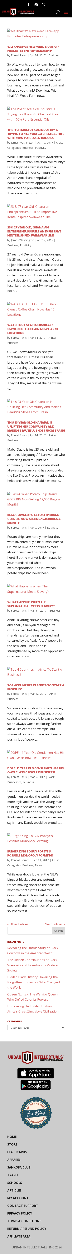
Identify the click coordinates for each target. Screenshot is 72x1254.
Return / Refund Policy (26, 1229)
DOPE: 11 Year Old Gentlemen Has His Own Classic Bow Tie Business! (35, 770)
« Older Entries (17, 924)
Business (54, 55)
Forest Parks (19, 55)
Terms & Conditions (24, 1221)
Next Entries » (55, 924)
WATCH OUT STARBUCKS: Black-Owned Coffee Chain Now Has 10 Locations (32, 329)
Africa (52, 337)
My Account (18, 1198)
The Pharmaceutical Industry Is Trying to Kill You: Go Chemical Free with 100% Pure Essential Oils (35, 134)
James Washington (22, 142)
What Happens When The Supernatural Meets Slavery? (31, 604)
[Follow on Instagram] (36, 5)
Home (12, 1137)
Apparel (14, 1160)
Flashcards (17, 1152)
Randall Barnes (20, 860)
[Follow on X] (44, 5)
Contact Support (22, 1206)
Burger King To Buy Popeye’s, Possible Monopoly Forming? (30, 853)
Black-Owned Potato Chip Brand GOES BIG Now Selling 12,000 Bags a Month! (33, 519)
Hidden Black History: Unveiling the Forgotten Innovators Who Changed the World (33, 982)
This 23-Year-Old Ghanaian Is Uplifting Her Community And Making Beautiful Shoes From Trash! (36, 426)
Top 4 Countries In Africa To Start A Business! (35, 687)
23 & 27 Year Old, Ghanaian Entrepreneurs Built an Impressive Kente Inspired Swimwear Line (34, 231)
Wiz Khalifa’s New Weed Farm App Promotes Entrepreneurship (33, 48)
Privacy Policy (19, 1213)
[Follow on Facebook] (28, 5)
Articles (14, 1190)
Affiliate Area (18, 1236)
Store (12, 1144)
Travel (13, 1175)
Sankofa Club (19, 1167)
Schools (14, 1183)
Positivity (40, 147)
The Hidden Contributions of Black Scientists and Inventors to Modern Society (32, 965)
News (38, 865)
